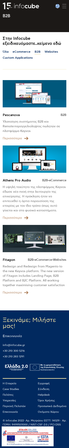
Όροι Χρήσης (46, 400)
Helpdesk (44, 394)
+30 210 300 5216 (14, 351)
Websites (51, 51)
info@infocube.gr (14, 345)
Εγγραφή (44, 383)
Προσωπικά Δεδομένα (52, 406)
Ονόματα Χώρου (48, 412)
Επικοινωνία (10, 412)
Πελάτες (8, 394)
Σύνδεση (43, 389)
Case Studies (11, 389)
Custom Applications (18, 57)
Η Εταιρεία (9, 383)
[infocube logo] (21, 6)
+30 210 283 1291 (13, 356)
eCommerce (21, 51)
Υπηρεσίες (9, 400)
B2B (37, 51)
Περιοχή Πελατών (14, 406)
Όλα (6, 51)
